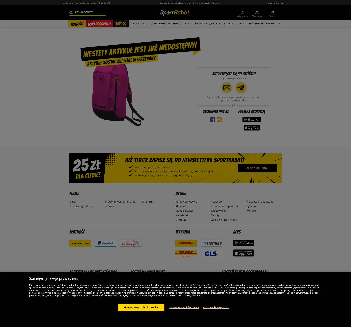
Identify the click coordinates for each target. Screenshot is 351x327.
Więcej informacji (193, 295)
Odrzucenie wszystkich (216, 307)
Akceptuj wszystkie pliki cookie (141, 307)
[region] (175, 299)
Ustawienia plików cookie (184, 307)
